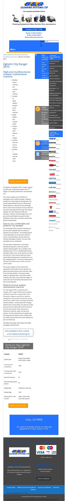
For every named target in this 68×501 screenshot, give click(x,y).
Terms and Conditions (44, 487)
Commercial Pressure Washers (55, 67)
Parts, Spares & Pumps (56, 120)
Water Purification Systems (54, 107)
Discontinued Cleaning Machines (56, 127)
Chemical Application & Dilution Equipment (55, 99)
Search (42, 41)
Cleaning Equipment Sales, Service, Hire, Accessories (34, 24)
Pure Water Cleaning (55, 103)
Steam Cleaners (54, 76)
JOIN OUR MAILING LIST (45, 165)
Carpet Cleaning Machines (54, 62)
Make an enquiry (18, 181)
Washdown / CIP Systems (54, 89)
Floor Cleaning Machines (53, 72)
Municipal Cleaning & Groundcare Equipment (55, 83)
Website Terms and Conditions (26, 487)
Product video (46, 82)
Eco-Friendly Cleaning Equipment (55, 111)
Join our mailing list (43, 478)
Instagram (18, 43)
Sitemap (33, 489)
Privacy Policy (11, 487)
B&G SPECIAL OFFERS (45, 57)
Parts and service (45, 129)
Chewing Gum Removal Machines (54, 116)
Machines (11, 55)
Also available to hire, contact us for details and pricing (17, 332)
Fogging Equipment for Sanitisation (55, 94)
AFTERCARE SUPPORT (46, 143)
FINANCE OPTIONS (45, 153)
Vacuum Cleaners (54, 78)
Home (5, 55)
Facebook (14, 43)
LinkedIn (11, 43)
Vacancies (56, 487)
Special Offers (53, 123)
